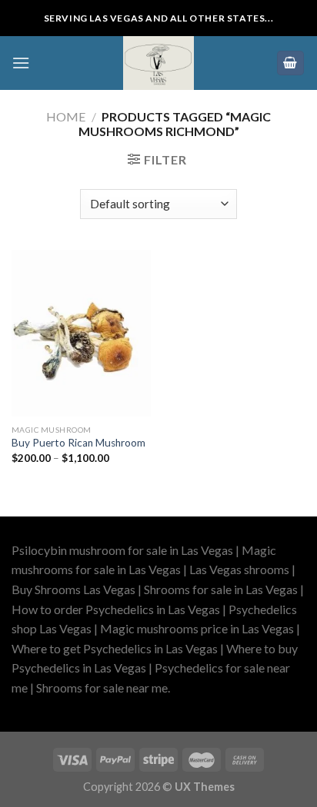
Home (65, 116)
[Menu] (21, 62)
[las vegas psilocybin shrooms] (158, 63)
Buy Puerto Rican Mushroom (78, 443)
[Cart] (291, 63)
